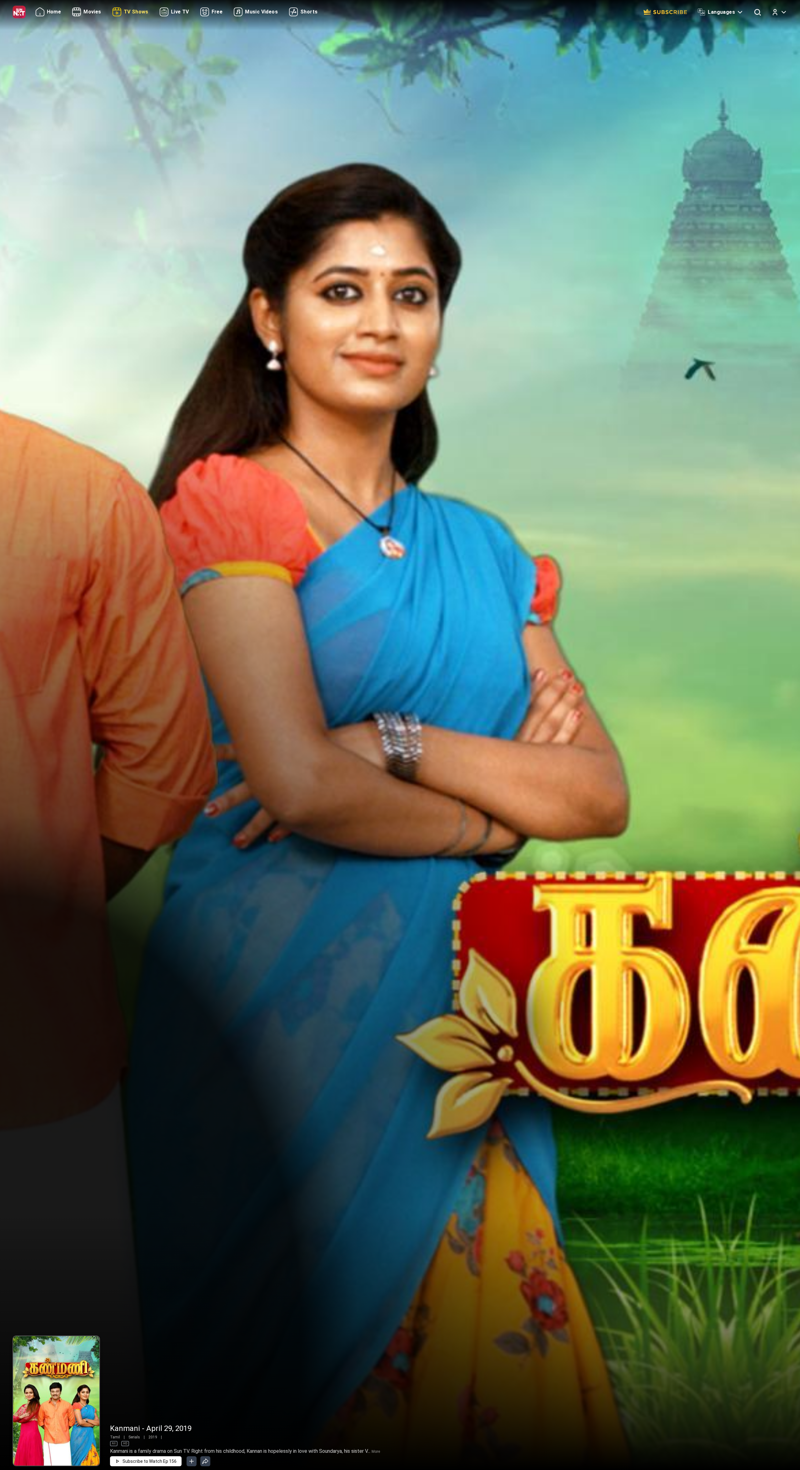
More (376, 1451)
